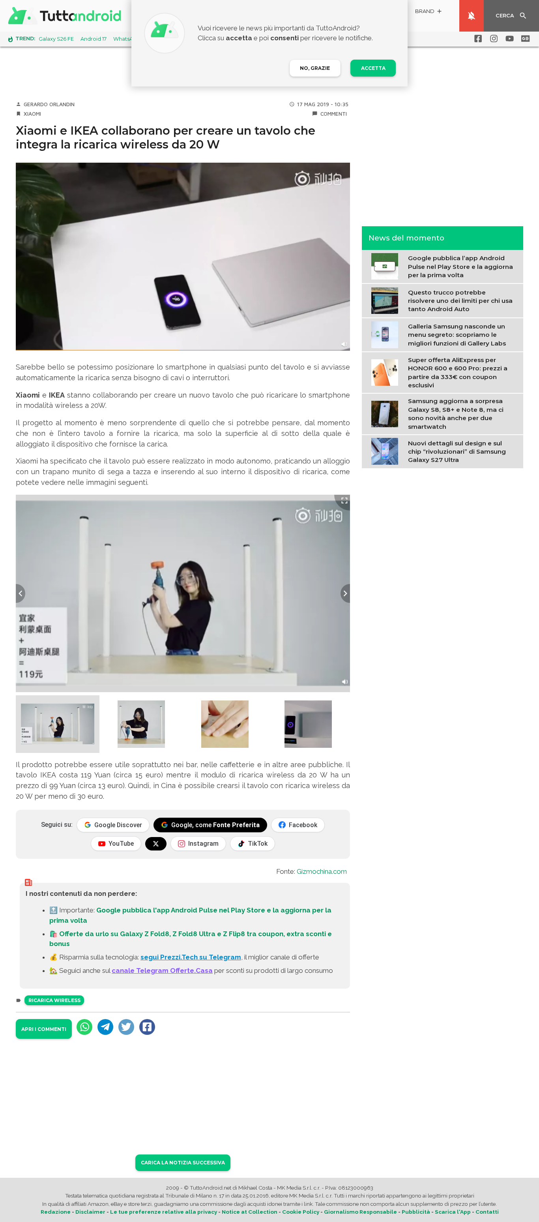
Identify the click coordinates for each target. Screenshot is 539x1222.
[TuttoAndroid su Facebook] (477, 39)
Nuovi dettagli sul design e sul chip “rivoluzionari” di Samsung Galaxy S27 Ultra (457, 451)
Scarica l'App (453, 1212)
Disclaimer (90, 1212)
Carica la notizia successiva (183, 1163)
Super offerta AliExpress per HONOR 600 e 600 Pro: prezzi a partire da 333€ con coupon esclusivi (457, 372)
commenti (333, 114)
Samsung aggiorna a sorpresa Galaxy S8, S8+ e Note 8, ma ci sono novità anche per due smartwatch (455, 413)
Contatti (487, 1212)
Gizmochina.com (322, 871)
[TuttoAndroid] (66, 16)
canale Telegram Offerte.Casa (162, 970)
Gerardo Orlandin (49, 104)
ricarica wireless (54, 1000)
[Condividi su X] (126, 1027)
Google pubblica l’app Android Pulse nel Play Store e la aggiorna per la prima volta (460, 266)
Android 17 (93, 39)
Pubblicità (416, 1212)
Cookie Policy (300, 1212)
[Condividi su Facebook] (147, 1027)
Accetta (373, 68)
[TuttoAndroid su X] (156, 843)
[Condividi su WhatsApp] (84, 1027)
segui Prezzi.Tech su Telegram (190, 957)
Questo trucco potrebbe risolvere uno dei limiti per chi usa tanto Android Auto (460, 300)
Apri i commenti (43, 1029)
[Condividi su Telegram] (105, 1027)
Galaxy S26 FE (56, 39)
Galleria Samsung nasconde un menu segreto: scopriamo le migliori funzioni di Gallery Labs (457, 334)
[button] (429, 12)
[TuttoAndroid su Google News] (524, 39)
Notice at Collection (249, 1212)
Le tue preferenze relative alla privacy (163, 1212)
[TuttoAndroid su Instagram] (492, 39)
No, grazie (315, 68)
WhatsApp (126, 39)
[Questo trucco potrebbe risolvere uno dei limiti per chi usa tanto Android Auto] (386, 300)
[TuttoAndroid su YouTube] (508, 39)
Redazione (56, 1212)
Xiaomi (32, 114)
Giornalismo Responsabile (360, 1212)
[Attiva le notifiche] (471, 16)
